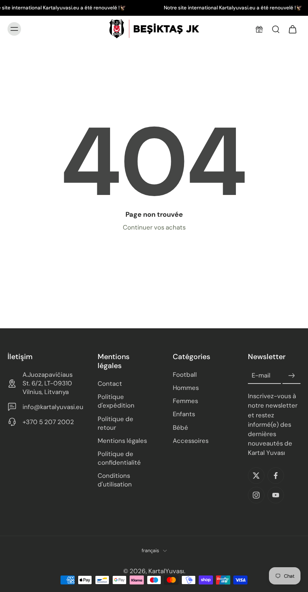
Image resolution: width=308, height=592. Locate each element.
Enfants (184, 414)
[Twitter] (256, 475)
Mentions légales (122, 440)
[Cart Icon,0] (292, 29)
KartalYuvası (166, 571)
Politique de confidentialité (119, 458)
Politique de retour (115, 422)
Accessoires (190, 440)
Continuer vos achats (154, 227)
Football (185, 374)
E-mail (261, 375)
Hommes (186, 388)
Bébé (180, 427)
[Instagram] (256, 495)
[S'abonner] (291, 375)
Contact (110, 383)
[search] (275, 28)
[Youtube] (275, 495)
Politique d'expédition (116, 401)
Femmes (185, 401)
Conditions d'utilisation (115, 479)
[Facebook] (275, 475)
